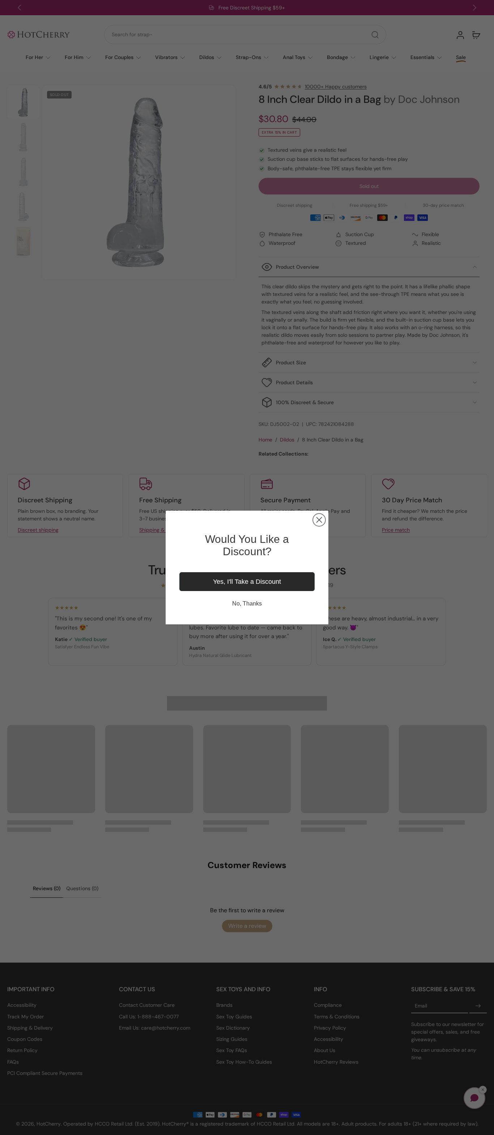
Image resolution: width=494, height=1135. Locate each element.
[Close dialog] (319, 520)
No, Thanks (247, 603)
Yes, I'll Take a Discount (247, 581)
